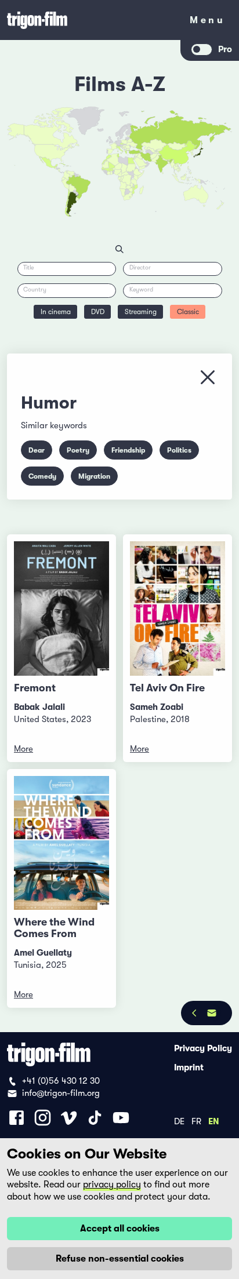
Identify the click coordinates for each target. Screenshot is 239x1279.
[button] (169, 162)
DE (179, 1121)
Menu (207, 22)
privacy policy (112, 1184)
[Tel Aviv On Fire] (177, 608)
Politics (179, 450)
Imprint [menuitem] (189, 1067)
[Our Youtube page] (121, 1117)
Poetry (78, 450)
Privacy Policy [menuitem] (203, 1048)
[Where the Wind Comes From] (61, 843)
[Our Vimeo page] (68, 1117)
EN (213, 1121)
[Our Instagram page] (42, 1117)
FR (196, 1121)
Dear (36, 450)
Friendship (128, 450)
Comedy (42, 476)
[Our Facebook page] (16, 1117)
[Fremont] (61, 608)
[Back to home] (90, 20)
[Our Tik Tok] (94, 1117)
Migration (94, 476)
